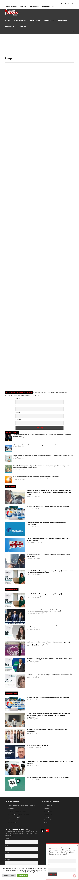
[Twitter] (65, 3)
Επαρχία (18, 413)
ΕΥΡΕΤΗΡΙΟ (22, 27)
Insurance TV (10, 27)
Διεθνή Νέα (48, 811)
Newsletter (34, 7)
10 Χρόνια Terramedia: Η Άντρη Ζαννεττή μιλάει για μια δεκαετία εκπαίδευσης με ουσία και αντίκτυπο (49, 675)
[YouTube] (61, 3)
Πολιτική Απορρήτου (15, 817)
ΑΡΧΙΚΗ (7, 20)
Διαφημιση (23, 7)
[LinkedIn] (69, 3)
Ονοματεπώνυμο (53, 856)
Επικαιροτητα (49, 20)
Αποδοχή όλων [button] (22, 875)
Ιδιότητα (18, 420)
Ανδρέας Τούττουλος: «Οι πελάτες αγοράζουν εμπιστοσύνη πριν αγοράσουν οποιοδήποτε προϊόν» (49, 659)
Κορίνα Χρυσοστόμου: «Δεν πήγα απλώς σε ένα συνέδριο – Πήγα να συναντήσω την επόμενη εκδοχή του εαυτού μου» (50, 643)
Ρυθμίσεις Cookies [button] (9, 875)
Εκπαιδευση (62, 20)
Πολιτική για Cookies (15, 820)
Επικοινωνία (12, 822)
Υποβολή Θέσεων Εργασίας (17, 811)
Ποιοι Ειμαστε (11, 7)
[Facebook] (58, 3)
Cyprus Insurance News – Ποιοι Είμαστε (21, 805)
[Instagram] (72, 3)
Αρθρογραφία (48, 817)
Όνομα (17, 398)
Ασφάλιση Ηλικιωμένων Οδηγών (38, 745)
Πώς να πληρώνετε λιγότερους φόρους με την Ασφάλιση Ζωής (48, 777)
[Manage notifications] (74, 875)
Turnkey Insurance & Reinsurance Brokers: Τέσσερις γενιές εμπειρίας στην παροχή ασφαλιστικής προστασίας (47, 611)
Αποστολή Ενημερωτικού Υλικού (19, 814)
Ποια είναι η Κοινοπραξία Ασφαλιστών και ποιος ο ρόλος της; (48, 506)
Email (17, 405)
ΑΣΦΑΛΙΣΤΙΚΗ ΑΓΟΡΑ (49, 7)
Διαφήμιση (11, 808)
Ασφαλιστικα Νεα (20, 20)
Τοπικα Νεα (48, 805)
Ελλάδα (46, 808)
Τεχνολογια (48, 814)
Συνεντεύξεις (48, 820)
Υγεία (46, 822)
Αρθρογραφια (35, 20)
